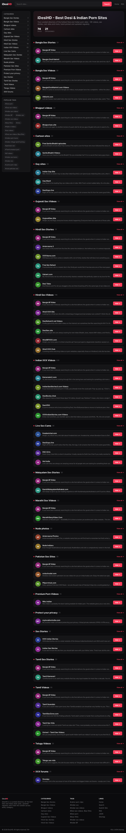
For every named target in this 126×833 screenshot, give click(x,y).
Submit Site (103, 808)
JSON (101, 814)
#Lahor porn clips (11, 165)
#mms (18, 123)
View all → (120, 42)
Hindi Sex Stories (47, 820)
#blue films (9, 123)
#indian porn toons (11, 138)
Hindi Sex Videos (47, 823)
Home (117, 4)
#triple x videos (10, 127)
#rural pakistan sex (11, 168)
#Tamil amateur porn (12, 149)
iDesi (7, 4)
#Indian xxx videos (11, 119)
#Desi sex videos (11, 107)
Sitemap (102, 817)
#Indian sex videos (11, 111)
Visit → (117, 51)
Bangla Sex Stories (48, 802)
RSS (122, 4)
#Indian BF (9, 115)
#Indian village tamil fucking (14, 142)
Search (107, 4)
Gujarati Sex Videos (48, 817)
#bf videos (8, 153)
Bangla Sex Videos (48, 805)
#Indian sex (20, 115)
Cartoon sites (46, 811)
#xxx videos (9, 130)
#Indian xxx (9, 161)
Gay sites (44, 814)
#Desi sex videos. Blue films (14, 134)
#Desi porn (9, 104)
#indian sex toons (11, 157)
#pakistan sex (10, 146)
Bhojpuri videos (47, 808)
